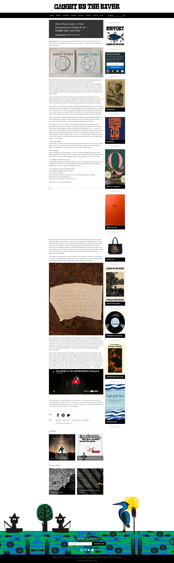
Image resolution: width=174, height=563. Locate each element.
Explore (66, 15)
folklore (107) (66, 420)
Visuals (81, 15)
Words (58, 15)
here (58, 182)
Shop (101, 15)
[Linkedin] (74, 415)
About (95, 15)
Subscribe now (115, 67)
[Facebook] (58, 415)
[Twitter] (68, 415)
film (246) (58, 420)
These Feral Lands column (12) (64, 423)
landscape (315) (76, 420)
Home (52, 15)
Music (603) (85, 420)
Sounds (73, 15)
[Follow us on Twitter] (117, 71)
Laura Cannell (60, 35)
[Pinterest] (63, 415)
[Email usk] (122, 71)
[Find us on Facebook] (112, 71)
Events (88, 15)
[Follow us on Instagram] (107, 71)
